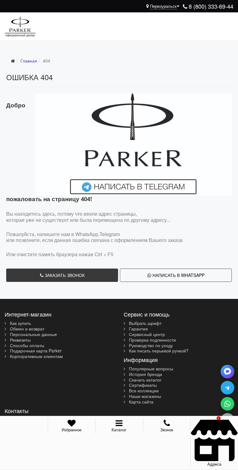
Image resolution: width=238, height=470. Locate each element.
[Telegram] (227, 388)
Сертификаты (142, 385)
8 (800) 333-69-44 (210, 6)
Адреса (214, 464)
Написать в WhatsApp (178, 275)
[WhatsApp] (227, 404)
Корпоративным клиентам (36, 356)
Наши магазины (144, 396)
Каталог (119, 430)
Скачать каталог (144, 380)
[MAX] (227, 371)
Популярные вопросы (150, 369)
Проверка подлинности (152, 340)
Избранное (72, 430)
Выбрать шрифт (144, 323)
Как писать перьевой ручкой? (158, 351)
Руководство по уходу (150, 345)
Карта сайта (140, 402)
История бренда (145, 374)
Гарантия (138, 329)
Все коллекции (143, 391)
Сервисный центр (146, 334)
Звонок (166, 430)
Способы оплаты (26, 345)
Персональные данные (33, 334)
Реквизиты (20, 340)
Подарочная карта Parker (35, 351)
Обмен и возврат (26, 329)
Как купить (20, 323)
